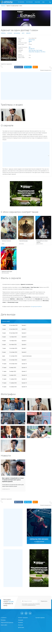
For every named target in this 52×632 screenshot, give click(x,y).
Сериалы (3, 5)
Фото (23, 33)
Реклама (3, 620)
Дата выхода (17, 33)
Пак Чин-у (43, 51)
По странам (29, 2)
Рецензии (37, 2)
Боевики (20, 622)
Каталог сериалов (23, 617)
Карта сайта (4, 625)
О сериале (9, 33)
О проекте (3, 617)
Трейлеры (3, 33)
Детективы (21, 627)
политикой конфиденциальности (29, 605)
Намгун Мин (31, 51)
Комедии (20, 620)
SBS (29, 47)
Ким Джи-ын (37, 51)
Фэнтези (20, 625)
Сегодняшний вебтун (36, 306)
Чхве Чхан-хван (32, 50)
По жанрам (21, 2)
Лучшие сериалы (40, 617)
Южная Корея (32, 39)
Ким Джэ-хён (32, 48)
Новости (28, 33)
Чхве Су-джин (39, 50)
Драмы (30, 41)
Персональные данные (7, 622)
